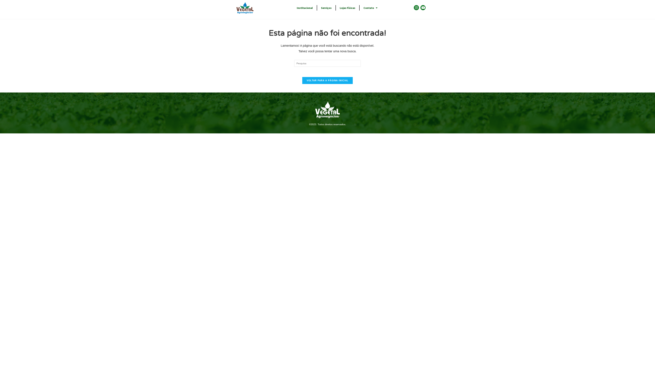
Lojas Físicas (347, 8)
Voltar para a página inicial (327, 80)
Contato (368, 8)
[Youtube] (423, 7)
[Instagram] (416, 7)
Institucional (305, 8)
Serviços (326, 8)
